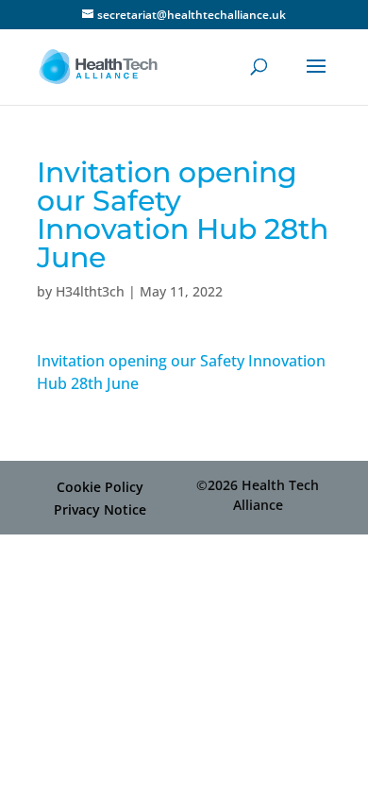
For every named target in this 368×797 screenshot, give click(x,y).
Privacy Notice (100, 509)
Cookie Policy (100, 487)
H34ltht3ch (90, 291)
